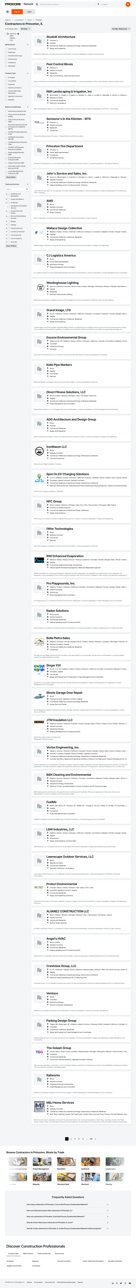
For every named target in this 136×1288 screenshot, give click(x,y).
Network (28, 4)
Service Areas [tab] (59, 1253)
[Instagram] (125, 1283)
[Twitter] (121, 1283)
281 (91, 1139)
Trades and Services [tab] (44, 1253)
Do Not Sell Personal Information (66, 1282)
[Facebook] (116, 1283)
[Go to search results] (27, 189)
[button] (6, 49)
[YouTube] (130, 1283)
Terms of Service (50, 1282)
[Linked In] (113, 1283)
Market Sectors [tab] (28, 1253)
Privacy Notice (38, 1282)
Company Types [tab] (13, 1253)
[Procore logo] (13, 4)
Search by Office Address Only (13, 37)
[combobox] (112, 4)
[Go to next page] (95, 1139)
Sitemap (80, 1282)
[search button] (128, 4)
